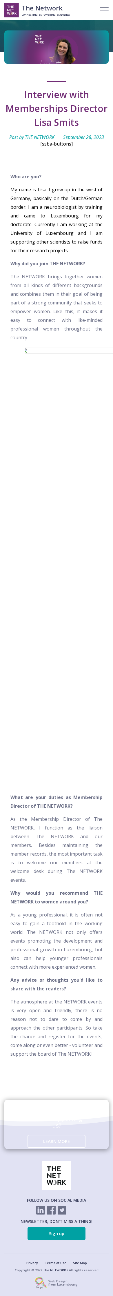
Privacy (32, 1263)
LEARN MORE (56, 1141)
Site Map (80, 1263)
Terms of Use (55, 1263)
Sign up (56, 1233)
